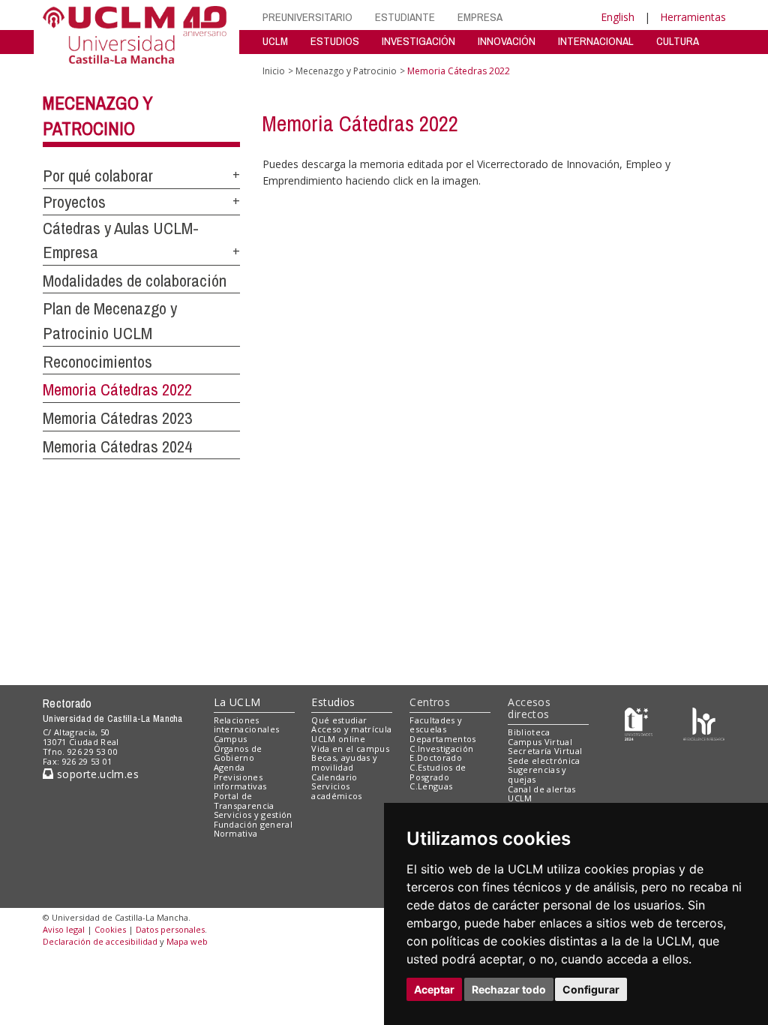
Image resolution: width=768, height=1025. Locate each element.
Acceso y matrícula (351, 729)
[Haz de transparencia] (638, 723)
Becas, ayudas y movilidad (344, 762)
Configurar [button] (591, 989)
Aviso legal (64, 929)
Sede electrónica (544, 760)
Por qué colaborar (98, 175)
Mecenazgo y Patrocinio (346, 71)
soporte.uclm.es (96, 774)
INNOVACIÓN (507, 41)
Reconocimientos (97, 361)
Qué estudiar (339, 720)
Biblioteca (529, 732)
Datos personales (170, 929)
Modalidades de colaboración (134, 280)
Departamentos (443, 738)
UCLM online (338, 738)
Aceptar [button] (434, 989)
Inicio (273, 71)
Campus (231, 738)
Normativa (236, 833)
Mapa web (187, 941)
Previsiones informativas (240, 781)
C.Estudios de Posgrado (438, 772)
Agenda (229, 767)
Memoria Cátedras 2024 (117, 446)
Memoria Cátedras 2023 (117, 418)
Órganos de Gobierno (238, 753)
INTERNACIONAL (596, 41)
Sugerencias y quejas (537, 774)
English (617, 17)
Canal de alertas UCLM (541, 793)
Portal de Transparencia (244, 800)
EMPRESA (480, 17)
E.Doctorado (436, 757)
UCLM (275, 41)
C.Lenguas (431, 786)
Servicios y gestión (253, 814)
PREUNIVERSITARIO (307, 17)
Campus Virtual (540, 741)
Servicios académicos (336, 790)
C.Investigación (441, 748)
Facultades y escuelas (436, 724)
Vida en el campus (350, 748)
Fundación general (253, 824)
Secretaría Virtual (545, 750)
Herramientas (693, 17)
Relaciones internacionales (247, 724)
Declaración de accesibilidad (100, 941)
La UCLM (237, 702)
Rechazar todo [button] (509, 989)
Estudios (333, 702)
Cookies (110, 929)
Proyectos (74, 202)
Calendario (334, 777)
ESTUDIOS (334, 41)
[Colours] (703, 723)
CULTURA (677, 41)
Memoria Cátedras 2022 (117, 389)
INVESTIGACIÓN (418, 41)
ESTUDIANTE (405, 17)
